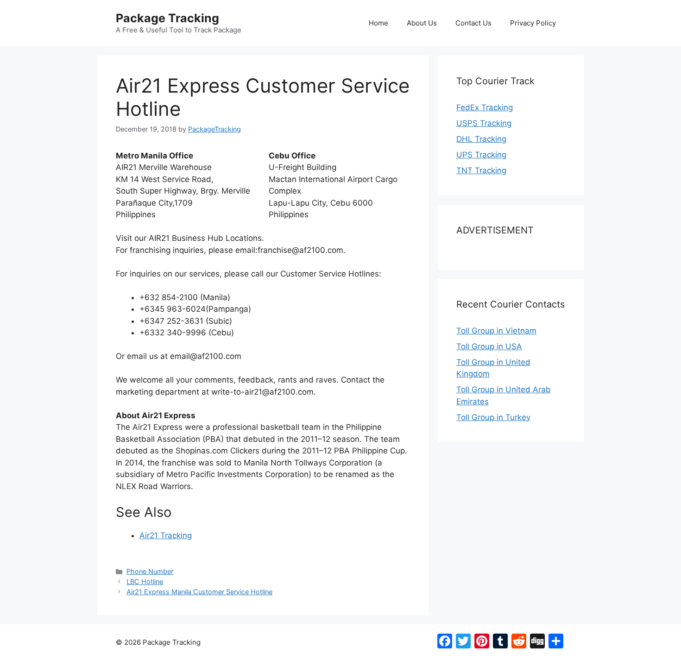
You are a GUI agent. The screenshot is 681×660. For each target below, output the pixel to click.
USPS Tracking (483, 123)
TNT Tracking (481, 170)
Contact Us (473, 23)
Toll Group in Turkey (493, 417)
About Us (422, 23)
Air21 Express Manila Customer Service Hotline (199, 592)
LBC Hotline (144, 581)
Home (378, 23)
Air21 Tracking (165, 535)
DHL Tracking (481, 139)
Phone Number (149, 571)
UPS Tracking (481, 154)
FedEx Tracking (484, 107)
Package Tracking (167, 18)
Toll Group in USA (489, 346)
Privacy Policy (533, 23)
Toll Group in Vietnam (496, 330)
